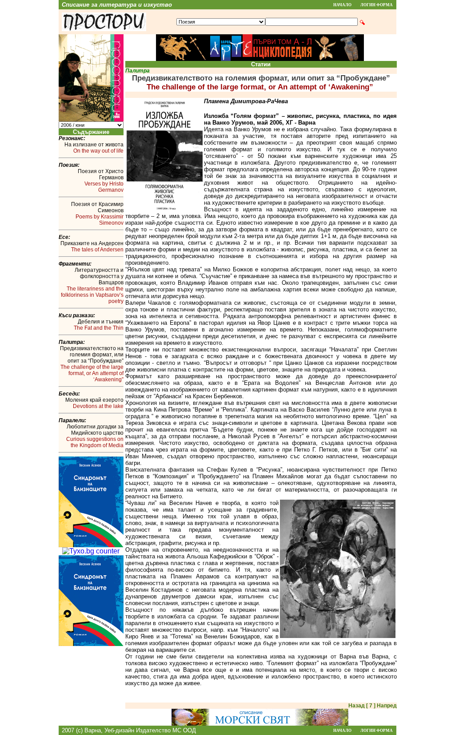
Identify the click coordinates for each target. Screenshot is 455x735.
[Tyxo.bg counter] (91, 551)
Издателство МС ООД (166, 730)
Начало (342, 5)
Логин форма (376, 5)
